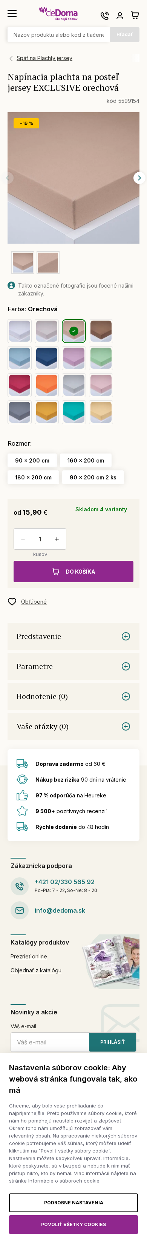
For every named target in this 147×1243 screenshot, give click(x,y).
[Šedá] (74, 385)
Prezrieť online (29, 956)
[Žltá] (101, 412)
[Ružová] (101, 385)
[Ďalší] (139, 178)
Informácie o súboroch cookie (64, 1181)
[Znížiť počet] (21, 539)
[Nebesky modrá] (20, 358)
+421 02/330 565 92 (65, 882)
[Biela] (20, 331)
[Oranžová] (47, 385)
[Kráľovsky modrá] (47, 358)
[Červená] (20, 385)
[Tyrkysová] (74, 412)
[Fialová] (74, 358)
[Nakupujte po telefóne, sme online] (104, 15)
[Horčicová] (47, 412)
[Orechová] (74, 331)
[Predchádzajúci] (8, 178)
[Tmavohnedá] (101, 331)
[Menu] (12, 13)
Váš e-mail (23, 1026)
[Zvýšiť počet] (58, 539)
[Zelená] (101, 358)
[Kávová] (47, 331)
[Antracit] (20, 412)
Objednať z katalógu (36, 970)
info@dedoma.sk (60, 910)
